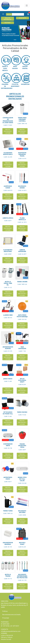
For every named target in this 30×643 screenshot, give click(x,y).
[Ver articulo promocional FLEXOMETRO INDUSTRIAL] (8, 241)
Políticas (5, 611)
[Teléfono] (28, 25)
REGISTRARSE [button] (7, 22)
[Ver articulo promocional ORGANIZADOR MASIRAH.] (8, 534)
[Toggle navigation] (26, 5)
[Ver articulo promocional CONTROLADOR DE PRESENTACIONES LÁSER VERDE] (8, 109)
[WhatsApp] (28, 22)
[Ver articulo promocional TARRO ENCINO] (22, 403)
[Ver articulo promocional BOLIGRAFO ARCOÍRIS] (22, 502)
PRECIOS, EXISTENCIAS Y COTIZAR (8, 131)
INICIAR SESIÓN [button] (22, 18)
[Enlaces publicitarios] (10, 5)
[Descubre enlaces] (28, 28)
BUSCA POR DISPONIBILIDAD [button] (7, 18)
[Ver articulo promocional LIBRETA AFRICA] (8, 209)
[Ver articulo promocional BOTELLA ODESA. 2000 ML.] (8, 273)
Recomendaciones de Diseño (11, 614)
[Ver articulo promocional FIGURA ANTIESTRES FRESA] (22, 435)
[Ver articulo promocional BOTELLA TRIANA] (8, 565)
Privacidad (5, 618)
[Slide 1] (15, 40)
